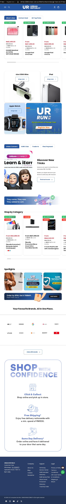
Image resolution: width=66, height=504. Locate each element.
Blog (29, 470)
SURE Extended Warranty (43, 473)
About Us (30, 468)
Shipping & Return (54, 481)
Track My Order (44, 486)
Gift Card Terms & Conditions (56, 476)
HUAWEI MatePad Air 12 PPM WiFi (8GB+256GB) (12, 52)
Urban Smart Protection (43, 481)
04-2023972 (15, 467)
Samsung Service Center (43, 469)
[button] (5, 7)
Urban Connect (12, 147)
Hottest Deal (23, 18)
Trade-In (35, 147)
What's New (10, 18)
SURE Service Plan (44, 477)
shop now (21, 79)
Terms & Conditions (54, 471)
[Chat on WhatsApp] (63, 472)
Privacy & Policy (56, 468)
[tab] (10, 18)
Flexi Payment (48, 147)
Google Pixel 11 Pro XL (48, 53)
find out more (45, 179)
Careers (30, 473)
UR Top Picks (36, 18)
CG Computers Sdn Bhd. (15, 497)
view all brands (32, 352)
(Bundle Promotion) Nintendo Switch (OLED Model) (13, 246)
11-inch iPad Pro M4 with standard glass (51, 248)
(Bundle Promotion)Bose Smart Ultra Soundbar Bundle (31, 245)
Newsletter (31, 475)
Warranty (42, 484)
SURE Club (25, 147)
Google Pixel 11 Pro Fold (29, 53)
